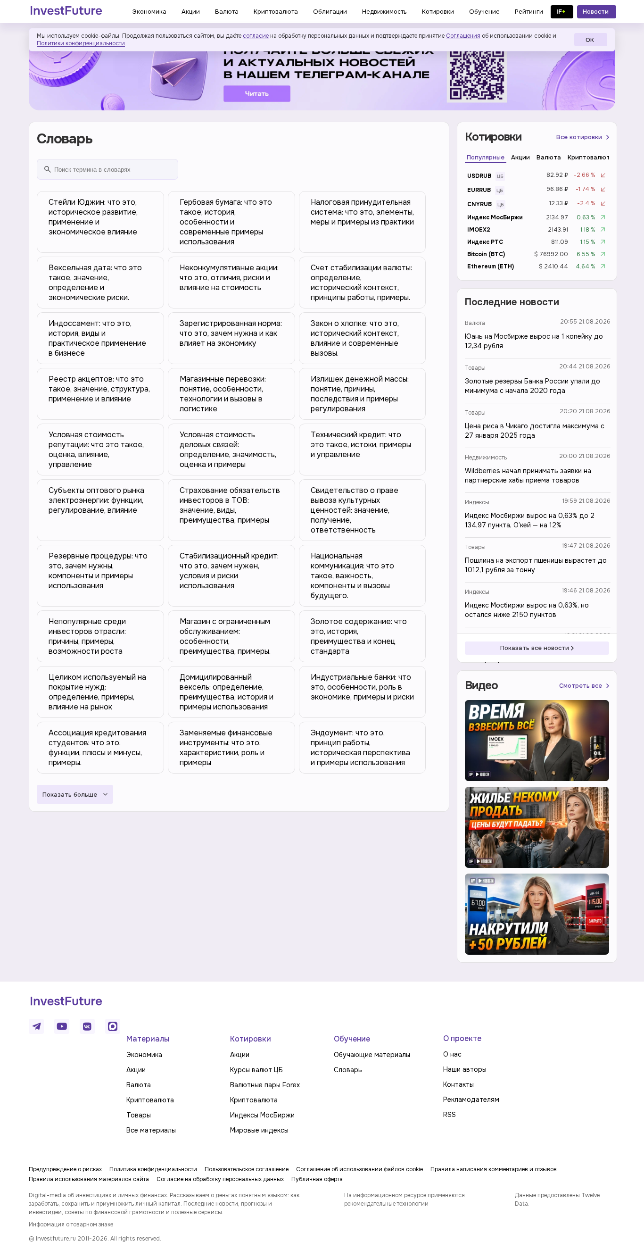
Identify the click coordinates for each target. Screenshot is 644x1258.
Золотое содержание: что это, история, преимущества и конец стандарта (359, 636)
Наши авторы (465, 1069)
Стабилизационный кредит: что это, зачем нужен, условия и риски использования (229, 571)
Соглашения (463, 36)
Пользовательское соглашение (247, 1169)
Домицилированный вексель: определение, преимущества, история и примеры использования (226, 692)
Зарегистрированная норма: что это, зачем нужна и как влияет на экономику (231, 333)
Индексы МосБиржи (262, 1115)
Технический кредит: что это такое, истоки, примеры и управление (361, 444)
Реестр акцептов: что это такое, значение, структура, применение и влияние (99, 389)
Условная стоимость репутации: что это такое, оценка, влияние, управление (96, 449)
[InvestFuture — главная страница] (66, 11)
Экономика (144, 1054)
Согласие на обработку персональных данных (220, 1179)
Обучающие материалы (372, 1054)
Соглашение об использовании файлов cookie (359, 1169)
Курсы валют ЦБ (256, 1070)
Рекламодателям (471, 1099)
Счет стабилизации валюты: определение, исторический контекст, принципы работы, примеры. (361, 282)
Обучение (352, 1039)
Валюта (475, 323)
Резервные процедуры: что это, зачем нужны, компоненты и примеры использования (98, 571)
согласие (256, 36)
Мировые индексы (259, 1130)
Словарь (348, 1070)
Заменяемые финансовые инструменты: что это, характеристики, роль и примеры (226, 747)
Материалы (147, 1039)
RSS (449, 1114)
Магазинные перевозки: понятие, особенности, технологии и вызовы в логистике (223, 394)
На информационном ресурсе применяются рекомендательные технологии (404, 1199)
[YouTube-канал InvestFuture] (61, 1026)
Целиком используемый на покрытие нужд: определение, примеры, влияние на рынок (97, 692)
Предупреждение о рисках (65, 1169)
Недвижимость (486, 457)
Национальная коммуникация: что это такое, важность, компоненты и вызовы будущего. (352, 575)
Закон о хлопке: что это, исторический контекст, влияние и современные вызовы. (355, 338)
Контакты (458, 1084)
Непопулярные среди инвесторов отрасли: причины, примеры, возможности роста (87, 636)
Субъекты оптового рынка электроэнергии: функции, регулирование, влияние (96, 500)
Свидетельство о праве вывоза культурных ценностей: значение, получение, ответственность (354, 510)
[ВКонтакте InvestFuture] (87, 1026)
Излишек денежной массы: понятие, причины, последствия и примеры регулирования (360, 394)
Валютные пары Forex (265, 1085)
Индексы (477, 502)
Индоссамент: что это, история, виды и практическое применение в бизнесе (97, 338)
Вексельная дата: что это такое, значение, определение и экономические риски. (95, 282)
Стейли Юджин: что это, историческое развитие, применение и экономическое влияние (93, 217)
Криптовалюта (150, 1100)
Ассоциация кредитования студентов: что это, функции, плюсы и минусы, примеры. (97, 747)
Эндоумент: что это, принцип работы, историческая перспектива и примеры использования (360, 747)
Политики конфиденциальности (81, 43)
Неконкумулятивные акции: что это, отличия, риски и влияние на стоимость (229, 277)
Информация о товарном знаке (71, 1224)
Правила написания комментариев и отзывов (493, 1169)
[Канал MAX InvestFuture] (112, 1026)
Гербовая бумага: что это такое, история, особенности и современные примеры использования (226, 222)
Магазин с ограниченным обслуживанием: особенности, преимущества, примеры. (225, 636)
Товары (475, 368)
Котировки (250, 1039)
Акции (136, 1070)
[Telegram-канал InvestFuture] (322, 72)
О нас (452, 1054)
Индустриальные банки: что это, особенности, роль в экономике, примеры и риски (362, 687)
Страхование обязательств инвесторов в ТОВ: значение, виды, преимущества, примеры (230, 505)
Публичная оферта (317, 1179)
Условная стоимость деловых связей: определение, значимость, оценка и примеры (228, 449)
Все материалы (151, 1130)
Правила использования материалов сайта (89, 1179)
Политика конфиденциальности (153, 1169)
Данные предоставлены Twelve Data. (557, 1199)
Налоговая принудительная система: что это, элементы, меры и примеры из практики (362, 212)
